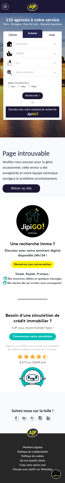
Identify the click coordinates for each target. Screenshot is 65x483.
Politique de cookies (32, 456)
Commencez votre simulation (32, 336)
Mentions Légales (32, 447)
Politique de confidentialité (33, 452)
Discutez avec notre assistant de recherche (32, 109)
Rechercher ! (32, 95)
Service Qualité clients (32, 460)
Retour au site (21, 188)
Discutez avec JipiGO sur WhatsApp (32, 469)
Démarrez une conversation (32, 264)
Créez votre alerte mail (32, 465)
